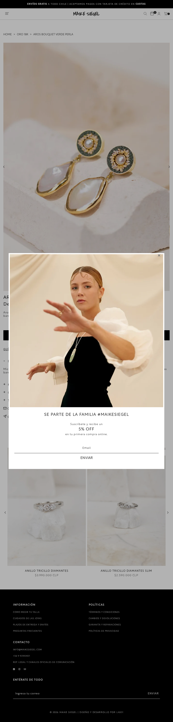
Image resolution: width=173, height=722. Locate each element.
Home (7, 34)
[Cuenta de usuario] (158, 14)
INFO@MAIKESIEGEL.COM (27, 650)
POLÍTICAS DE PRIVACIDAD (104, 631)
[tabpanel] (86, 167)
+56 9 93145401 (21, 656)
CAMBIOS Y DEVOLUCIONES (104, 619)
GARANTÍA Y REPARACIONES (105, 625)
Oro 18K (22, 34)
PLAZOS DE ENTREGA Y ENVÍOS (30, 625)
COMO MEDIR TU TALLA (26, 612)
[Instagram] (19, 669)
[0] (152, 14)
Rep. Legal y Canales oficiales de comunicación (44, 662)
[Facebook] (14, 669)
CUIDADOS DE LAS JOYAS (27, 619)
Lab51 (119, 712)
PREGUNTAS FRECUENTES (27, 631)
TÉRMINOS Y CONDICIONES (104, 612)
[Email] (25, 669)
